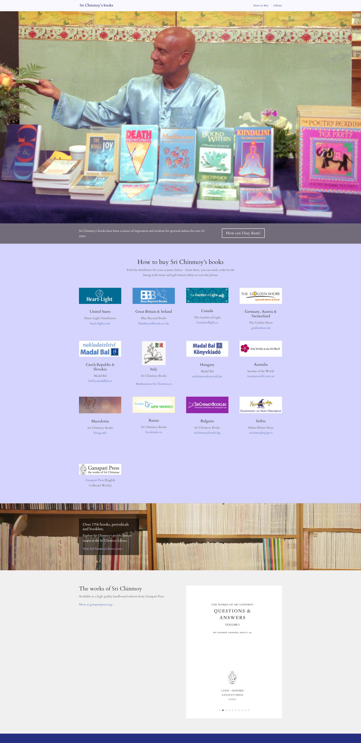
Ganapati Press (94, 480)
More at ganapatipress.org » (96, 604)
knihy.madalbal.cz (100, 381)
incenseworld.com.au (260, 376)
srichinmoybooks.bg (207, 433)
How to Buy (260, 5)
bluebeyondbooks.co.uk (153, 323)
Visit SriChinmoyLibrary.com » (103, 549)
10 (248, 721)
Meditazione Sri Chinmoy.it (154, 384)
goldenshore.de (261, 328)
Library (277, 5)
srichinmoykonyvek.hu (207, 376)
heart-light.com (100, 323)
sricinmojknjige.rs (260, 433)
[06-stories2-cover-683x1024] (234, 728)
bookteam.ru (154, 432)
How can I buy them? (243, 233)
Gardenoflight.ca (207, 322)
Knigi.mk (100, 433)
